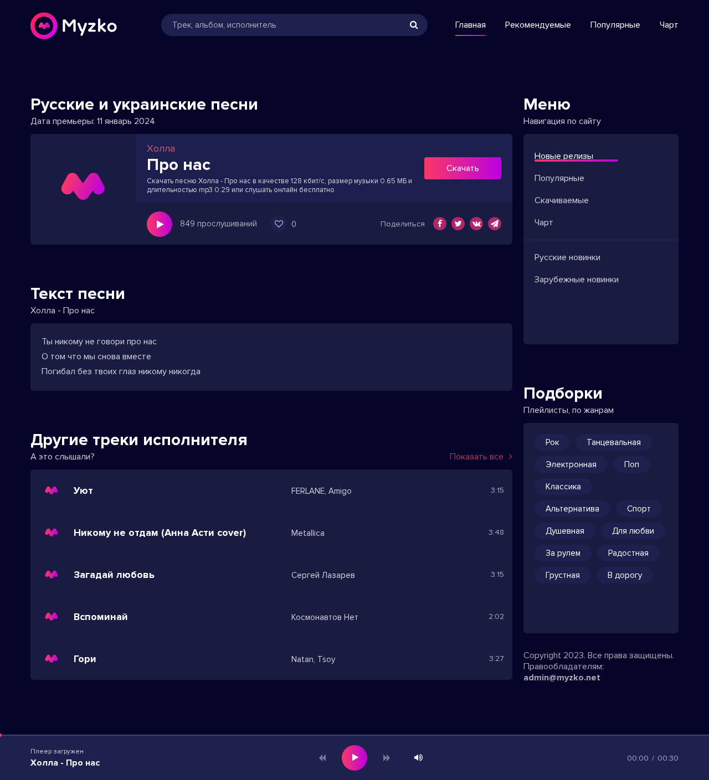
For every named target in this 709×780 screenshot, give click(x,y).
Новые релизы (564, 156)
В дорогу (625, 575)
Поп (631, 464)
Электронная (571, 464)
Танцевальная (614, 442)
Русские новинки (567, 257)
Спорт (639, 509)
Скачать (462, 168)
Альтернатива (572, 509)
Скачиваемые (562, 200)
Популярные (615, 24)
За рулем (563, 553)
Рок (552, 442)
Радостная (628, 553)
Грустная (563, 575)
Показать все (477, 456)
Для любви (633, 531)
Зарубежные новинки (577, 279)
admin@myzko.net (561, 677)
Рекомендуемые (538, 24)
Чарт (669, 24)
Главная (470, 24)
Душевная (565, 531)
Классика (563, 487)
